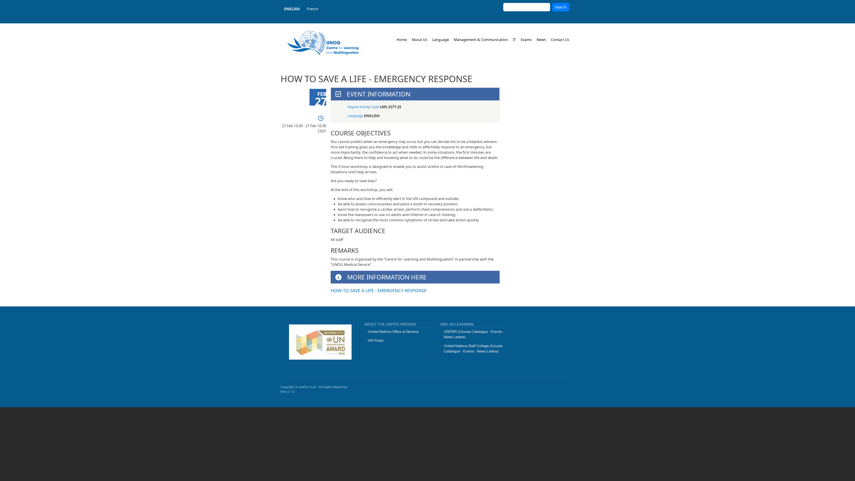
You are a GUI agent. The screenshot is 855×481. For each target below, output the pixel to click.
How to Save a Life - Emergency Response (379, 290)
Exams (526, 39)
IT (514, 39)
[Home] (323, 43)
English (292, 8)
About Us (419, 39)
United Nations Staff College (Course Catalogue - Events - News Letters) (473, 348)
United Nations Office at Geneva (393, 331)
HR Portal (375, 340)
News (541, 39)
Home (402, 39)
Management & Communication (481, 39)
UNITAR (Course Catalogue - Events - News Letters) (474, 334)
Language (440, 39)
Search (560, 7)
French (312, 8)
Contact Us (560, 39)
